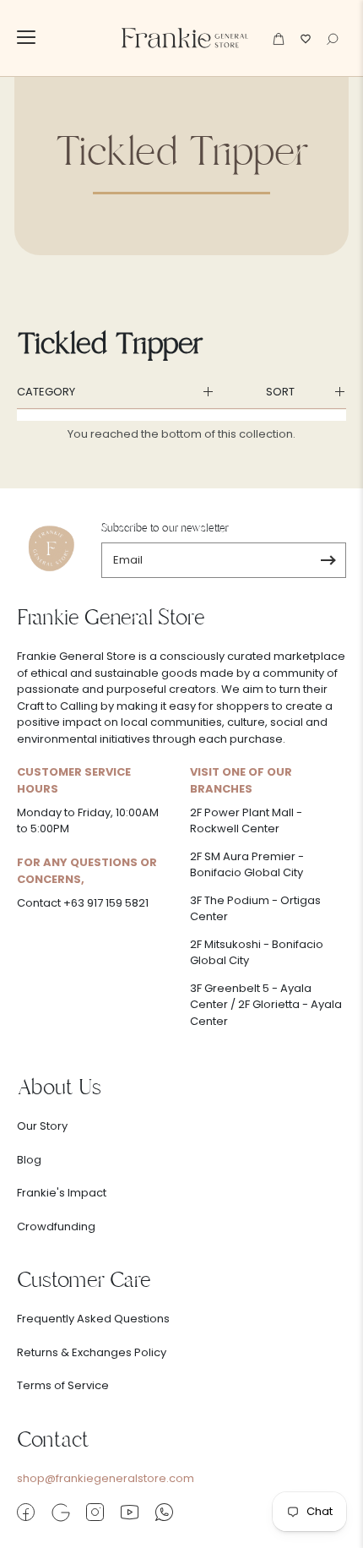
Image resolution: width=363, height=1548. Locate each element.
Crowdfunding (56, 1226)
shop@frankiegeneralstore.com (105, 1478)
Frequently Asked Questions (93, 1319)
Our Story (42, 1126)
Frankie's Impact (61, 1193)
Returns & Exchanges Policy (91, 1352)
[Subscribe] (328, 560)
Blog (29, 1160)
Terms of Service (63, 1385)
